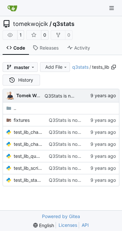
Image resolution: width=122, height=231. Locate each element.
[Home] (12, 8)
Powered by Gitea (61, 216)
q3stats (64, 24)
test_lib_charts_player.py (28, 144)
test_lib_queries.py (28, 156)
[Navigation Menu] (112, 8)
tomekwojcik (30, 24)
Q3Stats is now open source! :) (81, 120)
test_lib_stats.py (28, 180)
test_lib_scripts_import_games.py (28, 168)
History (25, 80)
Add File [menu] (53, 67)
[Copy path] (113, 67)
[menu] (43, 225)
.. (15, 108)
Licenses (68, 225)
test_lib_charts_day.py (28, 132)
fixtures (22, 120)
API (85, 225)
